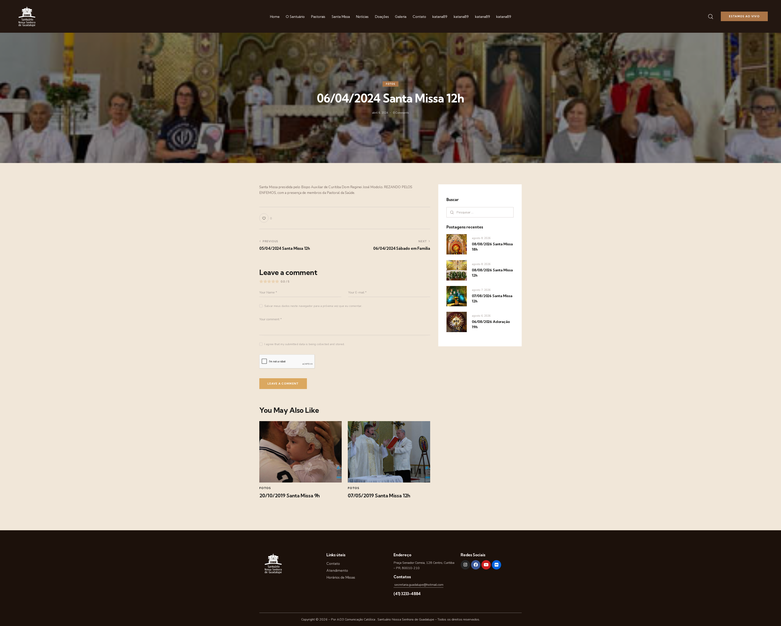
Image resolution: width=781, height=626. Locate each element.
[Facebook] (475, 564)
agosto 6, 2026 (481, 316)
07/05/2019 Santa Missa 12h (379, 496)
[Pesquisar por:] (480, 212)
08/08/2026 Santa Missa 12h (492, 273)
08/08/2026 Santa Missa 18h (492, 247)
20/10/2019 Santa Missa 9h (289, 496)
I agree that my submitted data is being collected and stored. (304, 344)
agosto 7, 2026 (481, 290)
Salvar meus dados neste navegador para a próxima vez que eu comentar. (313, 306)
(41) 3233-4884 (407, 593)
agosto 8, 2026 (481, 238)
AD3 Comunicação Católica (356, 619)
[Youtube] (486, 564)
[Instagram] (465, 564)
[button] (265, 218)
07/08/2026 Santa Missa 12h (492, 298)
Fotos (390, 84)
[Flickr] (496, 564)
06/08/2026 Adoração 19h (491, 324)
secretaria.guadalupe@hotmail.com (418, 585)
